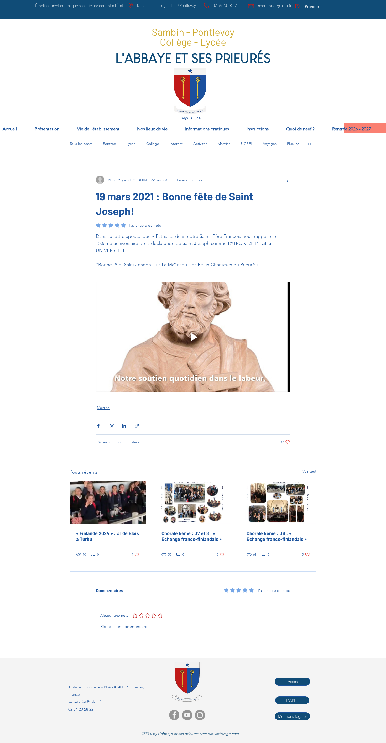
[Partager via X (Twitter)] (111, 425)
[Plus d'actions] (287, 180)
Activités (200, 143)
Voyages (270, 143)
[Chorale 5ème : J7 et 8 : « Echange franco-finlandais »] (193, 502)
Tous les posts (81, 143)
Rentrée (109, 143)
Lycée (131, 143)
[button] (358, 128)
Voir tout (309, 471)
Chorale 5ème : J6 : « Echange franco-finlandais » (277, 536)
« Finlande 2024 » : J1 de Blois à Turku (107, 536)
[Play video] (193, 337)
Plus (290, 143)
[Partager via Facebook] (98, 425)
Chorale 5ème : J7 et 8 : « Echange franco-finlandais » (191, 536)
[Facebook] (174, 715)
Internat (176, 143)
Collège (152, 143)
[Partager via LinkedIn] (124, 425)
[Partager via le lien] (136, 425)
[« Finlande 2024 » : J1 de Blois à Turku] (108, 502)
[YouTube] (187, 715)
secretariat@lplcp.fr (274, 5)
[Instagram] (200, 715)
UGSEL (247, 143)
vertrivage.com (226, 733)
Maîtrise (224, 143)
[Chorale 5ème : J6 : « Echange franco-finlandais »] (278, 502)
